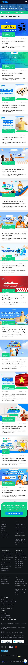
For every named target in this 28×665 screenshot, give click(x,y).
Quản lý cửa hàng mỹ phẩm (21, 559)
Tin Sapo (4, 356)
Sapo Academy (4, 537)
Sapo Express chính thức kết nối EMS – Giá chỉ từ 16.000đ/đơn (14, 491)
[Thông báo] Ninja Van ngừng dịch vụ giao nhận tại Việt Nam (13, 299)
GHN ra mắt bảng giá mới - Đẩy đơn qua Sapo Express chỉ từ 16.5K (13, 170)
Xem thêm (14, 501)
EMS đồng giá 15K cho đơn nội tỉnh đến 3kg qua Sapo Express (14, 234)
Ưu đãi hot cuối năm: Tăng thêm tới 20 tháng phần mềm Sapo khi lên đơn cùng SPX (14, 202)
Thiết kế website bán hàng (7, 553)
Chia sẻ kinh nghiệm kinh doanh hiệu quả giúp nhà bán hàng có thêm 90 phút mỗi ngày (13, 7)
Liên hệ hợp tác (4, 613)
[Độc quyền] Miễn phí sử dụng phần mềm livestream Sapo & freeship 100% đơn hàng (14, 459)
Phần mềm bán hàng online (21, 528)
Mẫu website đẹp (4, 568)
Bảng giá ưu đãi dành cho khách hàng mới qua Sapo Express (13, 138)
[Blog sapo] (15, 619)
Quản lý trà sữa (18, 567)
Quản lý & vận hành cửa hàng (8, 35)
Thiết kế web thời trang (6, 555)
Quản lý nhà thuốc (19, 565)
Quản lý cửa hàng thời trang (21, 557)
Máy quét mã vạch (5, 583)
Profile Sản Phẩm (4, 535)
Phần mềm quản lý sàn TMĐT (20, 533)
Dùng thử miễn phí (14, 513)
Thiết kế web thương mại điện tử (6, 563)
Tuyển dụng (3, 532)
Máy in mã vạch (4, 581)
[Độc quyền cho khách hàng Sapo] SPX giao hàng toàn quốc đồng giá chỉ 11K (14, 427)
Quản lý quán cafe (19, 561)
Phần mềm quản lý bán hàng (20, 525)
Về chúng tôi (3, 524)
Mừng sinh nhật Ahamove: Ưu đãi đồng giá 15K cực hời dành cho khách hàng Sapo (13, 363)
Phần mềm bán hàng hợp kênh (20, 543)
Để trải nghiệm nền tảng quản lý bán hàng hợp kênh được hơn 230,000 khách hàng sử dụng (14, 508)
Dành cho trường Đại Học (6, 617)
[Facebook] (9, 619)
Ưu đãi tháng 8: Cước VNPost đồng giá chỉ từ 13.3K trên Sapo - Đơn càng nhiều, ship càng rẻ (13, 331)
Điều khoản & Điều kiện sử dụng (20, 586)
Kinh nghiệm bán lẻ (6, 34)
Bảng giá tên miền (5, 570)
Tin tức (4, 354)
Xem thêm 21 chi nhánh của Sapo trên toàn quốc (13, 637)
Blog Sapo (3, 528)
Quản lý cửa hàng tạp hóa (20, 555)
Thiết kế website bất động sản (6, 560)
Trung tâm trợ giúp (19, 579)
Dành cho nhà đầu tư (5, 615)
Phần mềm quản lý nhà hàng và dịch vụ (20, 540)
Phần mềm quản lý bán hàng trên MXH (20, 536)
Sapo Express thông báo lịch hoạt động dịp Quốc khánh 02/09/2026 (14, 395)
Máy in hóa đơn (4, 579)
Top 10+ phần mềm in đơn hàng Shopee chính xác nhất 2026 (12, 74)
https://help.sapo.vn (9, 599)
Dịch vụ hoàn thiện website (21, 592)
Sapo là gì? (3, 526)
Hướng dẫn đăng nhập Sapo (21, 583)
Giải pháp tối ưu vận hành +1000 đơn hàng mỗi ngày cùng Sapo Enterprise (13, 106)
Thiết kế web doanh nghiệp (7, 557)
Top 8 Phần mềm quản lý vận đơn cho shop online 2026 (13, 42)
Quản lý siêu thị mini (19, 553)
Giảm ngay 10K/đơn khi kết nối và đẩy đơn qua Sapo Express (13, 266)
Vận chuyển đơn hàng (7, 33)
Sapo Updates (5, 355)
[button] (26, 2)
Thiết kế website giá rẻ (6, 566)
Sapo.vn (2, 661)
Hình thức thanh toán (19, 581)
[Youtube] (12, 619)
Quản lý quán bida (19, 563)
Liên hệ (16, 594)
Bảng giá (3, 530)
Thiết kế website (18, 530)
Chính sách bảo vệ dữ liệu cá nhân (20, 590)
